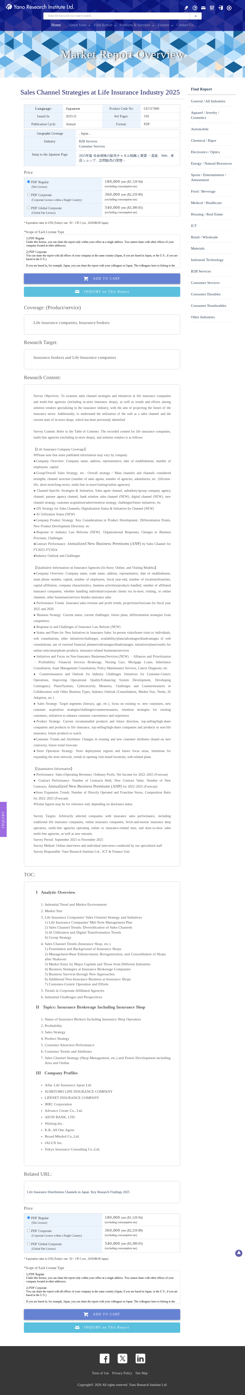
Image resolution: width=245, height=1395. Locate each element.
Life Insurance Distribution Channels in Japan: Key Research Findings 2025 (78, 1192)
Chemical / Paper (203, 140)
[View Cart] (212, 7)
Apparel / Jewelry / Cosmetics (205, 115)
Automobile (200, 129)
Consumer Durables (206, 294)
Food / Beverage (203, 191)
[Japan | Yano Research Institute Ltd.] (229, 7)
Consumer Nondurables (208, 306)
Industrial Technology (207, 260)
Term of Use (100, 1373)
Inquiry (3, 819)
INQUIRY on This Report (106, 291)
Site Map (141, 1373)
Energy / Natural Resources (211, 163)
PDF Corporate (56, 197)
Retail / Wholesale (204, 237)
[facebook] (104, 1358)
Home (56, 25)
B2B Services (88, 141)
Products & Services (135, 25)
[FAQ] (195, 7)
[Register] (186, 7)
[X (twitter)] (122, 1358)
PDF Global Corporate (46, 210)
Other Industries (203, 317)
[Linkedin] (140, 1358)
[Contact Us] (203, 7)
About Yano (77, 25)
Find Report (103, 25)
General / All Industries (208, 101)
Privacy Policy (122, 1373)
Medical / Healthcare (206, 203)
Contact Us (185, 25)
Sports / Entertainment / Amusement (208, 177)
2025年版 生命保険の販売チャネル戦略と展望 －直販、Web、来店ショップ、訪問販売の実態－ (126, 158)
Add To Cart (106, 278)
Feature (163, 25)
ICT (194, 226)
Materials (198, 248)
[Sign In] (220, 7)
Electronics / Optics (205, 152)
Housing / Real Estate (207, 214)
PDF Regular (39, 184)
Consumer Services (92, 146)
